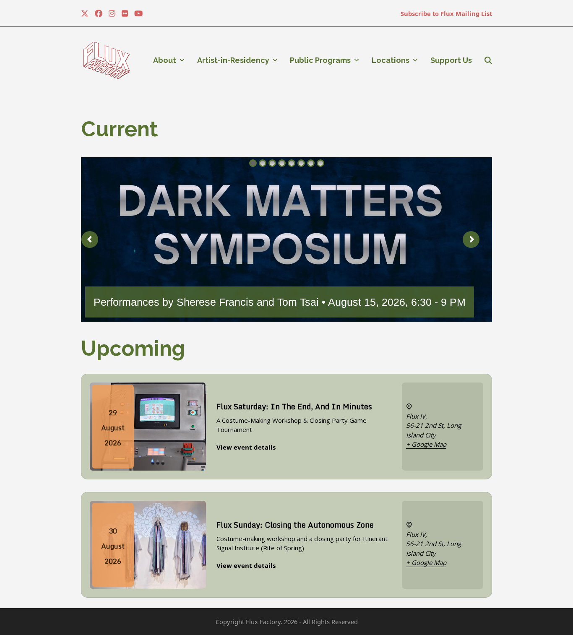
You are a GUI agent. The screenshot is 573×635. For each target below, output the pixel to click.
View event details (246, 447)
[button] (488, 60)
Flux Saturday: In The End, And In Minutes (294, 406)
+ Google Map (426, 444)
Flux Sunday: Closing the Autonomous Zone (295, 524)
